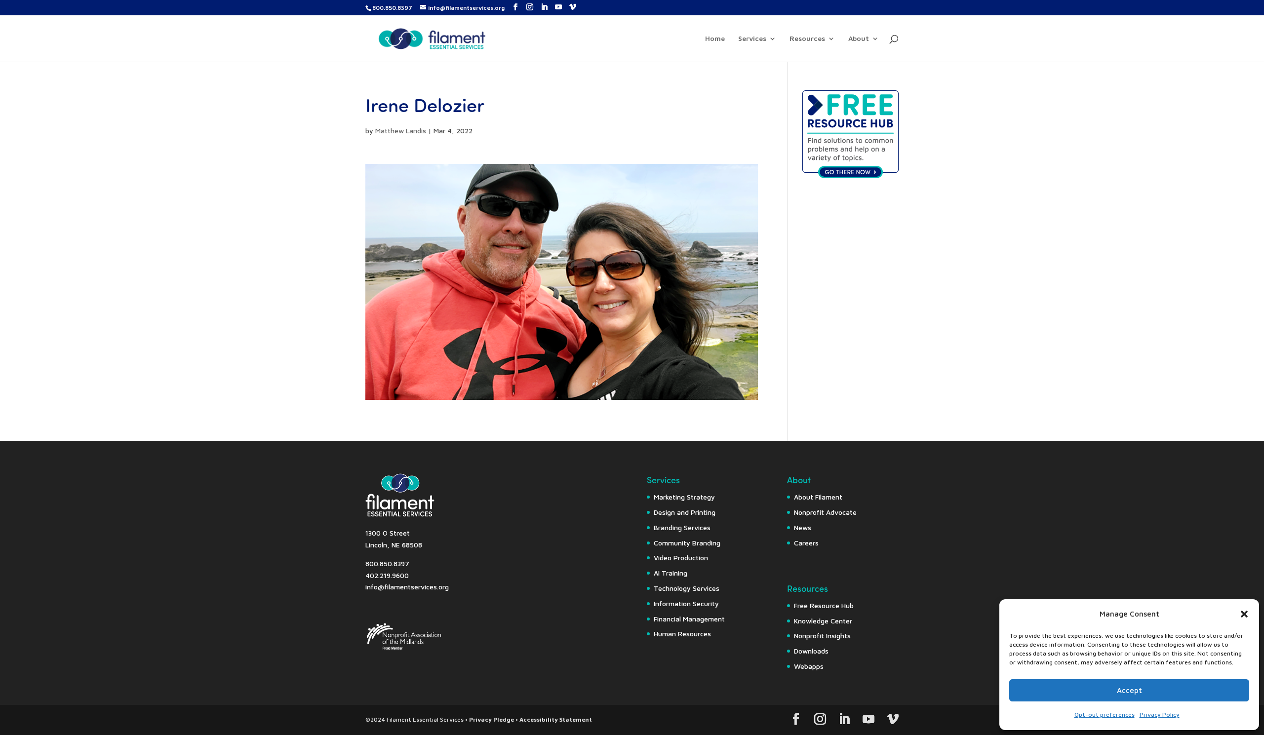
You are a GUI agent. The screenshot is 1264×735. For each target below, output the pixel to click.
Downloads (811, 651)
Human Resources (682, 633)
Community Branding (687, 543)
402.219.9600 (387, 575)
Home (715, 38)
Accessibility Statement (555, 719)
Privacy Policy (1160, 714)
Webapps (809, 666)
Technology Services (686, 588)
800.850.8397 (392, 7)
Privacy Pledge (491, 719)
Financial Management (689, 619)
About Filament (818, 497)
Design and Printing (684, 512)
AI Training (670, 573)
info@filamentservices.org (407, 586)
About (858, 38)
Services (752, 38)
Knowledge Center (823, 621)
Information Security (686, 603)
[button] (1244, 614)
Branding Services (682, 527)
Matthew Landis (400, 130)
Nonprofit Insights (822, 635)
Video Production (681, 557)
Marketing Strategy (684, 497)
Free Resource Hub (824, 605)
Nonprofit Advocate (825, 512)
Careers (806, 543)
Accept (1129, 690)
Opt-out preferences (1104, 714)
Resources (807, 38)
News (802, 527)
